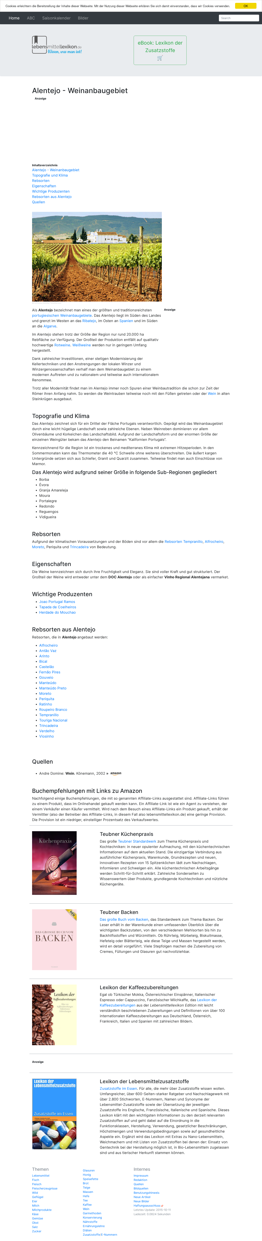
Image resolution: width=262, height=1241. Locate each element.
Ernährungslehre (94, 1226)
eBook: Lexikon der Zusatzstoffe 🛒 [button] (160, 50)
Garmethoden (92, 1213)
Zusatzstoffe (91, 1234)
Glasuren (89, 1170)
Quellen (38, 202)
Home (15, 18)
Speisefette (90, 1179)
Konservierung (92, 1217)
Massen (88, 1192)
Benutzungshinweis (146, 1192)
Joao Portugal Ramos (57, 602)
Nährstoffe (90, 1222)
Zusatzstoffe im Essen (118, 1088)
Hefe (86, 1196)
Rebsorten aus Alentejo (52, 197)
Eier (34, 1201)
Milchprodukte (42, 1210)
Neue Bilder (141, 1201)
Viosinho (46, 736)
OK (246, 6)
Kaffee (87, 1204)
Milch (35, 1205)
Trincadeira (79, 547)
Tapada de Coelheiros (57, 607)
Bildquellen (141, 1188)
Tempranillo (193, 541)
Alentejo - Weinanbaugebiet (55, 170)
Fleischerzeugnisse (44, 1188)
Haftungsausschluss (147, 1205)
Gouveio (46, 677)
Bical (43, 661)
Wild (35, 1192)
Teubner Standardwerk (137, 841)
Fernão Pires (49, 672)
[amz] (116, 773)
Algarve (49, 326)
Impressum (141, 1175)
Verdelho (46, 731)
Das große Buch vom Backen (124, 919)
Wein (212, 393)
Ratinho (45, 704)
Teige (86, 1187)
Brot (86, 1183)
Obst (35, 1222)
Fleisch (36, 1184)
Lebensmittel (40, 1175)
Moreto (38, 547)
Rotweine (62, 345)
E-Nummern (109, 1234)
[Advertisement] (132, 126)
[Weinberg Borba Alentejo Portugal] (97, 256)
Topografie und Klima (50, 175)
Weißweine (81, 345)
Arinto (44, 656)
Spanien (126, 321)
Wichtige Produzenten (51, 191)
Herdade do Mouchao (57, 612)
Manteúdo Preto (52, 688)
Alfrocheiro (214, 541)
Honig (87, 1174)
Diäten (87, 1230)
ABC (31, 18)
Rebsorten (41, 181)
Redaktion (140, 1180)
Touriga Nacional (53, 720)
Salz (35, 1227)
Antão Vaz (47, 651)
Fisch (35, 1180)
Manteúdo (47, 683)
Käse (35, 1214)
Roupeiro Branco (53, 709)
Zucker (36, 1231)
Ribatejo (89, 321)
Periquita (46, 699)
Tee (85, 1200)
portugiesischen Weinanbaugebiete (62, 315)
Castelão (46, 667)
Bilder (83, 18)
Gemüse (37, 1218)
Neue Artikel (142, 1197)
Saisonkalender (56, 18)
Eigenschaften (44, 186)
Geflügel (37, 1197)
